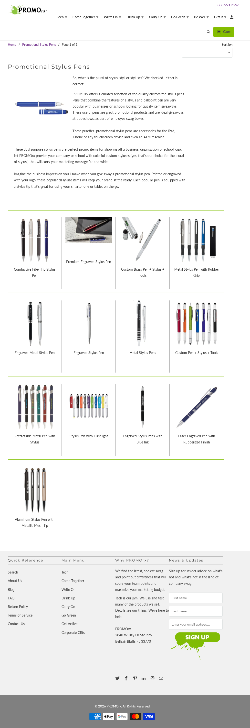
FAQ (11, 598)
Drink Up (68, 598)
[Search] (209, 33)
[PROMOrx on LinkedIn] (144, 678)
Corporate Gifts (73, 632)
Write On (68, 589)
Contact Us (16, 624)
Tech (65, 572)
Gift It (220, 16)
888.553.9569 (228, 5)
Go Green (69, 615)
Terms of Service (20, 615)
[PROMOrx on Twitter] (118, 678)
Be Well (201, 16)
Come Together (73, 581)
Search (13, 572)
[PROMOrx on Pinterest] (135, 678)
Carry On (68, 607)
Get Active (69, 624)
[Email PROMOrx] (161, 678)
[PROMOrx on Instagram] (153, 678)
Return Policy (18, 607)
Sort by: (227, 44)
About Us (15, 581)
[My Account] (232, 18)
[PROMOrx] (28, 9)
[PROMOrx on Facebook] (126, 678)
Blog (11, 589)
